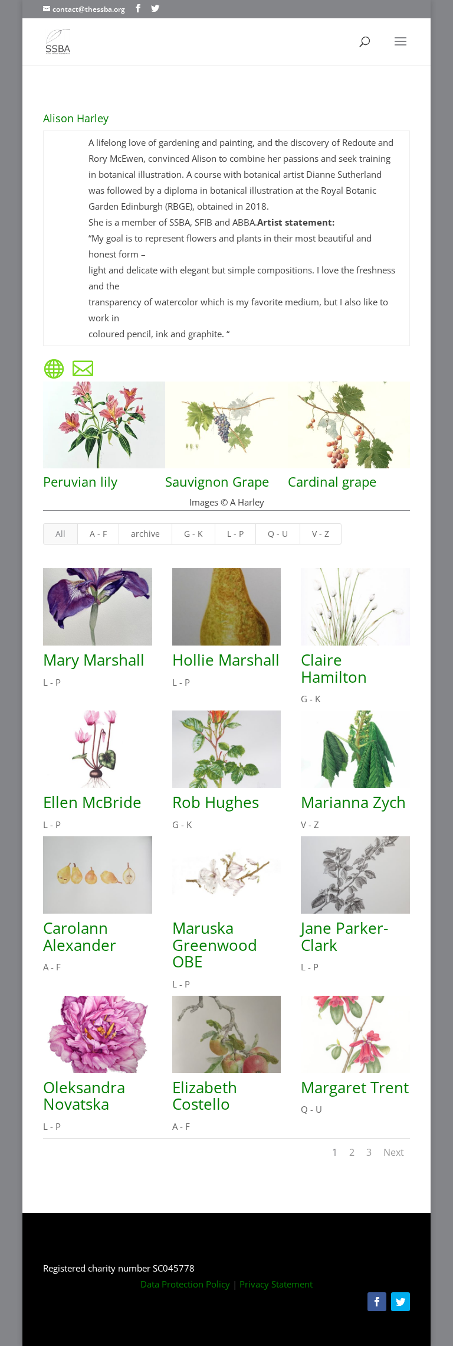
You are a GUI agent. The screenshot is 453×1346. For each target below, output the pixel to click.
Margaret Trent (355, 1087)
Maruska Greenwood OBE (214, 944)
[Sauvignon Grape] (226, 468)
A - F (98, 533)
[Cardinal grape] (349, 468)
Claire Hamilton (334, 668)
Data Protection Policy (185, 1284)
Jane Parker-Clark (344, 936)
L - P (235, 533)
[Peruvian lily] (104, 468)
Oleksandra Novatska (84, 1096)
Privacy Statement (276, 1284)
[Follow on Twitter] (400, 1301)
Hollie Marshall (226, 659)
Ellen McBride (92, 802)
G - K (193, 533)
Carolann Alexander (79, 936)
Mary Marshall (94, 659)
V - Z (320, 533)
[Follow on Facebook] (376, 1301)
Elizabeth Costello (204, 1096)
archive (145, 533)
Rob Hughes (215, 802)
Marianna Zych (353, 802)
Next (393, 1152)
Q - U (278, 533)
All (60, 533)
